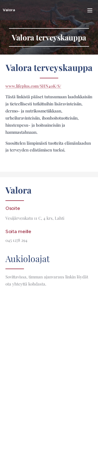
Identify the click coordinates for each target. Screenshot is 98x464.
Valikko (89, 10)
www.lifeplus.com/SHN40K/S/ (33, 86)
